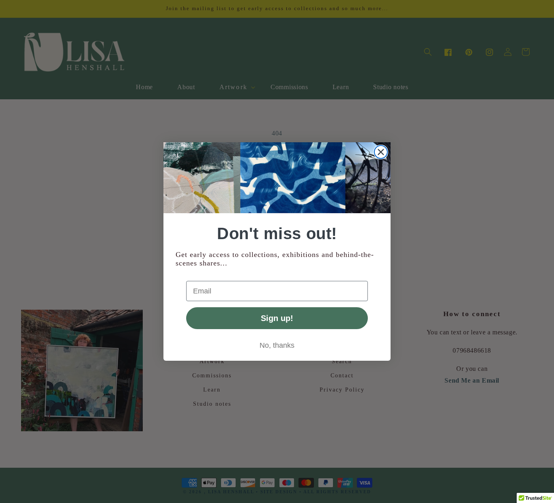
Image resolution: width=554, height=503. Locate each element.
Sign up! (277, 318)
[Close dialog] (380, 152)
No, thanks (277, 345)
